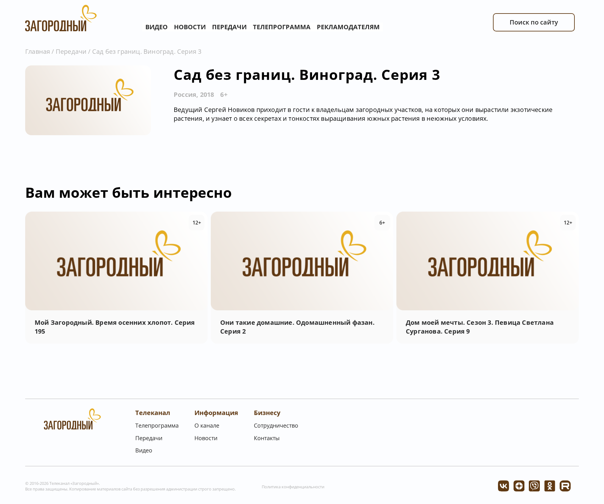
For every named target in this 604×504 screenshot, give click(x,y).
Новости (190, 27)
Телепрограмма (281, 27)
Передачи (229, 27)
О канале (206, 425)
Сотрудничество (276, 425)
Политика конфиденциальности (293, 487)
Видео (156, 27)
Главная (37, 51)
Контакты (267, 438)
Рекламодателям (348, 27)
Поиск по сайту (534, 22)
